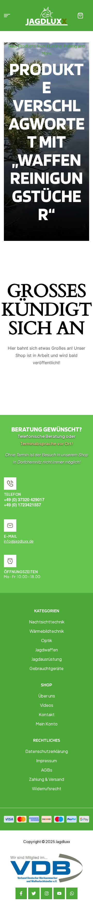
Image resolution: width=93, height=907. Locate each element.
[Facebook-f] (21, 893)
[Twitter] (34, 893)
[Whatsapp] (72, 893)
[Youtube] (59, 893)
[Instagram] (46, 893)
